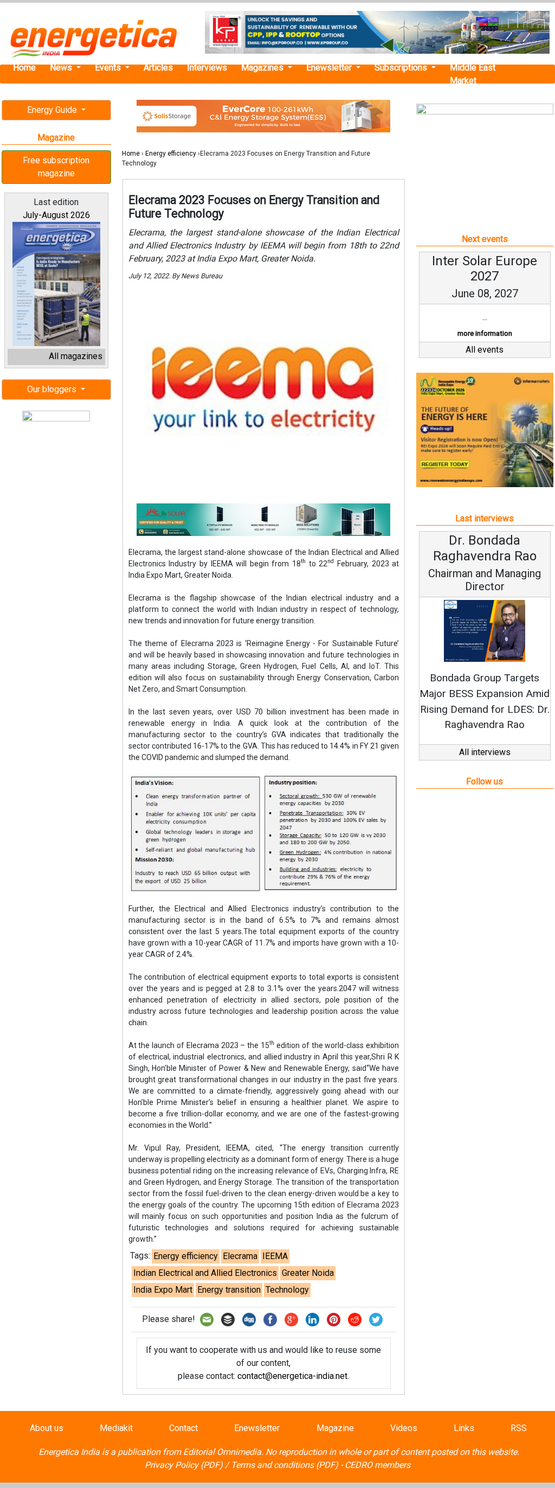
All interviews (485, 752)
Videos (403, 1428)
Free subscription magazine (56, 166)
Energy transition (229, 1290)
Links (464, 1428)
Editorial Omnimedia (222, 1452)
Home (24, 67)
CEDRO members (377, 1465)
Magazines (263, 67)
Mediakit (116, 1428)
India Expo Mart (162, 1290)
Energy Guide (53, 110)
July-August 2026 (56, 215)
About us (46, 1428)
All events (485, 349)
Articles (158, 67)
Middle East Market (472, 74)
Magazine (335, 1428)
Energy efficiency (170, 153)
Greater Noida (308, 1273)
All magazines (75, 356)
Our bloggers (53, 389)
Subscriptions (402, 67)
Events (109, 67)
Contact (183, 1428)
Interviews (207, 67)
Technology (287, 1290)
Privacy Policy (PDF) (184, 1465)
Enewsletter (330, 67)
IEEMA (275, 1256)
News (62, 67)
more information (484, 333)
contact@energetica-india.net (292, 1376)
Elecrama (240, 1256)
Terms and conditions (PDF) (284, 1465)
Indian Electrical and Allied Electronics (205, 1273)
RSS (519, 1428)
